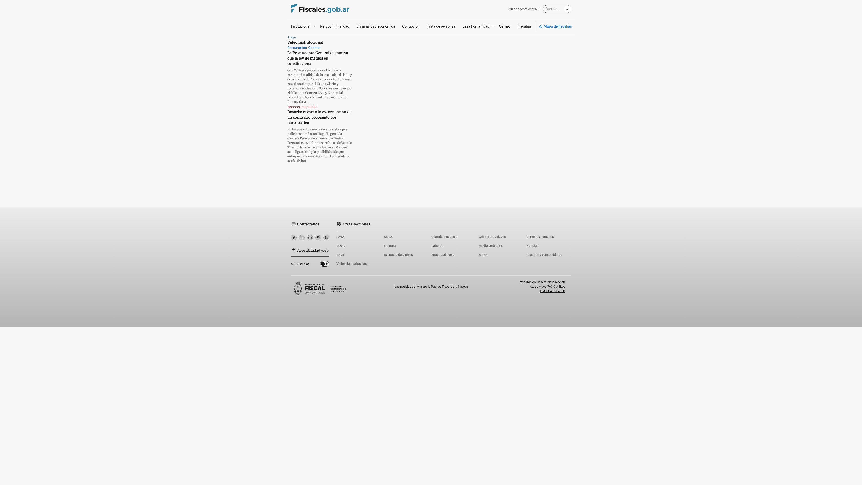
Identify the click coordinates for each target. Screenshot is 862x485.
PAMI (340, 254)
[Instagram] (318, 237)
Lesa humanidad (476, 26)
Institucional (300, 26)
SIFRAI (483, 254)
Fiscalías (524, 26)
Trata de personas (441, 26)
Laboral (436, 245)
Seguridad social (443, 254)
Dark (324, 264)
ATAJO (389, 236)
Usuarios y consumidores (544, 254)
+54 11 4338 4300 (552, 291)
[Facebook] (294, 237)
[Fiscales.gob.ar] (320, 9)
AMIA (340, 236)
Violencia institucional (352, 263)
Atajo (291, 37)
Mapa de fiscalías (558, 26)
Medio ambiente (490, 245)
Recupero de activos (398, 254)
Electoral (390, 245)
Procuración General (304, 48)
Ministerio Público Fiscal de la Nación (442, 286)
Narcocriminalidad (334, 26)
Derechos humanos (540, 236)
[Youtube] (310, 237)
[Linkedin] (326, 237)
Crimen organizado (492, 236)
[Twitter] (302, 237)
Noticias (532, 245)
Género (504, 26)
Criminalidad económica (375, 26)
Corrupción (411, 26)
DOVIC (341, 245)
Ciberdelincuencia (444, 236)
